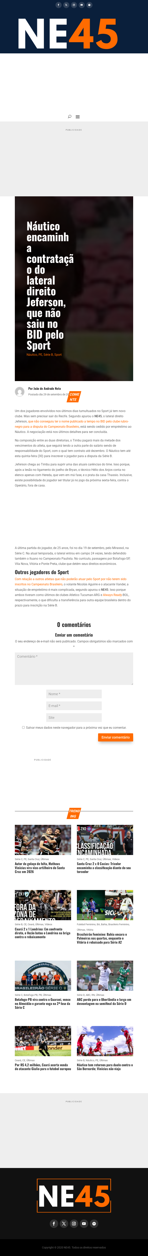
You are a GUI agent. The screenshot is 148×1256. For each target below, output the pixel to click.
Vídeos (116, 859)
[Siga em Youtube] (82, 5)
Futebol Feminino (86, 924)
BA (98, 924)
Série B (48, 355)
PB (40, 995)
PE (40, 355)
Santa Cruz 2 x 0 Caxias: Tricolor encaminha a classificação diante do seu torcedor (104, 867)
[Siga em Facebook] (59, 5)
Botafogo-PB (31, 995)
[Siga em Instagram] (74, 5)
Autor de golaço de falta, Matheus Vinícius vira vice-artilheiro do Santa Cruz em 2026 (40, 867)
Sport (58, 355)
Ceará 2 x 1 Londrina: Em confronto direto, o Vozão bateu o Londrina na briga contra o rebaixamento (42, 933)
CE (25, 924)
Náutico (32, 355)
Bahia (104, 924)
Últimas (45, 859)
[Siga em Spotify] (89, 5)
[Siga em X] (66, 5)
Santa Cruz (34, 859)
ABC (88, 995)
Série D (81, 995)
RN (93, 995)
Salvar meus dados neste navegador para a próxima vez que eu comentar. (76, 727)
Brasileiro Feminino (118, 924)
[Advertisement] (74, 82)
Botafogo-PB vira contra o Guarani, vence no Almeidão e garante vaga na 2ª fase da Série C (43, 1003)
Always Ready (112, 595)
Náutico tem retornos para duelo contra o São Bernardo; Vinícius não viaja (105, 1066)
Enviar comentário (116, 737)
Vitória (89, 929)
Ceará (31, 924)
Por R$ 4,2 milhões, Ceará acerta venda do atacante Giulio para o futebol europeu (43, 1066)
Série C (19, 859)
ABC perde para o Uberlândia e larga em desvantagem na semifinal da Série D (104, 1001)
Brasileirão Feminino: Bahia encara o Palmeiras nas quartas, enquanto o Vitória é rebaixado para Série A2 (102, 938)
